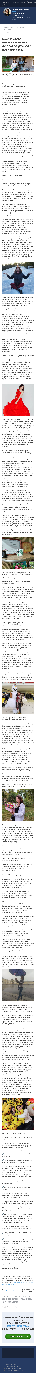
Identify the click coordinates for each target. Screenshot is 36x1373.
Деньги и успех (6, 29)
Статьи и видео (20, 27)
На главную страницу (8, 27)
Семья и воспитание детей (14, 1370)
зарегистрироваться (18, 1336)
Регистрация (21, 2)
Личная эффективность (13, 1366)
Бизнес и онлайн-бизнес (14, 1368)
